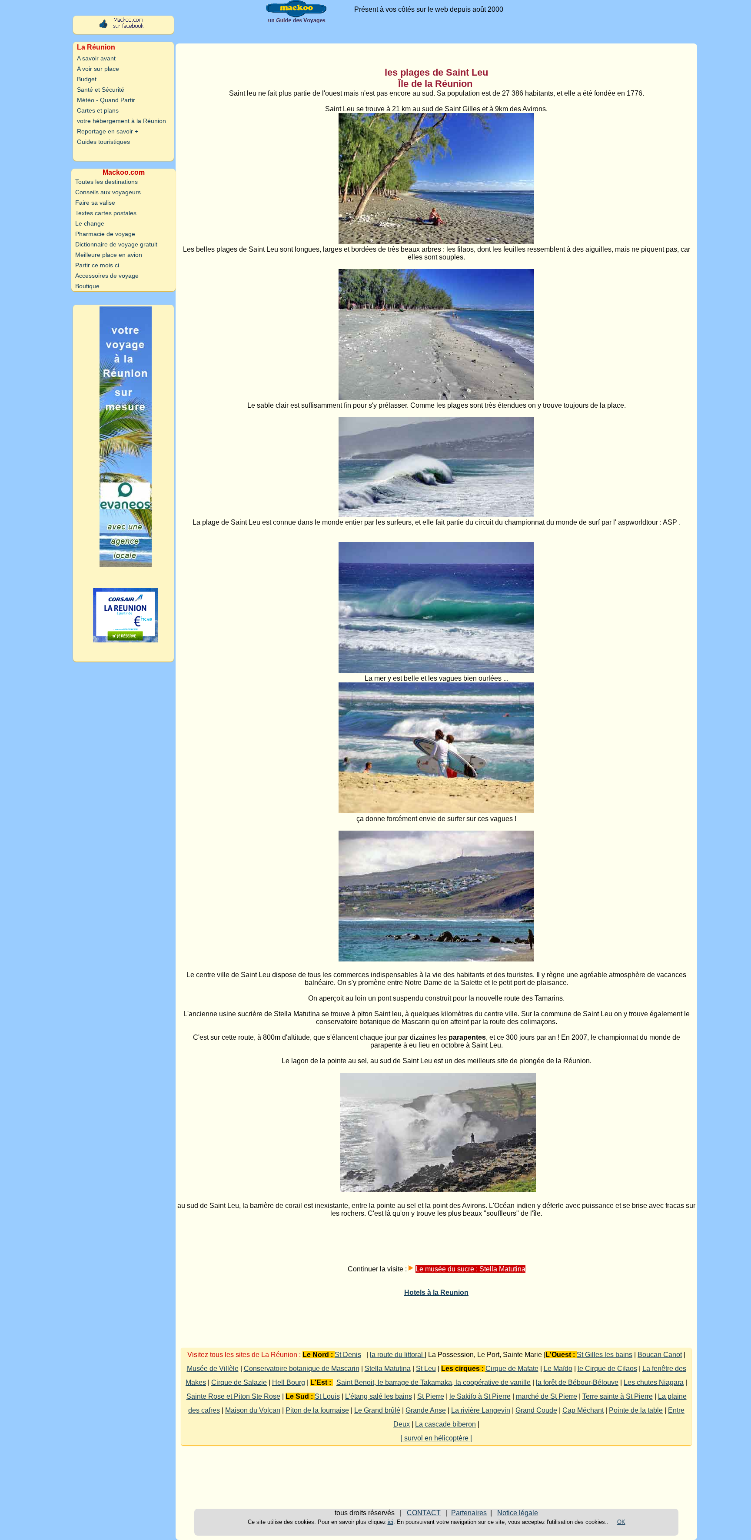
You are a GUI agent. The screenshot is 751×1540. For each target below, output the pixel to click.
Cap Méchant (583, 1410)
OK (621, 1522)
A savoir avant (96, 58)
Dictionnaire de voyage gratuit (116, 244)
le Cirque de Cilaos (607, 1368)
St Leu (426, 1368)
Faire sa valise (95, 202)
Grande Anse (425, 1410)
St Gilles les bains (604, 1354)
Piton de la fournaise (317, 1410)
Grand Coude (536, 1410)
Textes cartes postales (105, 213)
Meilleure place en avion (108, 254)
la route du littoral (397, 1354)
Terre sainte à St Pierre (617, 1396)
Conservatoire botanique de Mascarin (301, 1368)
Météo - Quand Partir (106, 99)
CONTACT (424, 1513)
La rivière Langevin (480, 1410)
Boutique (87, 286)
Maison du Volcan (252, 1410)
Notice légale (517, 1513)
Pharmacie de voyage (105, 233)
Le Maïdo (558, 1368)
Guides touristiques (103, 141)
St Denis (348, 1354)
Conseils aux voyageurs (108, 192)
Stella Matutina (388, 1368)
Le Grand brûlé (377, 1410)
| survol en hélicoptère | (436, 1438)
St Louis (327, 1396)
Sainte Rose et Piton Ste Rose (233, 1396)
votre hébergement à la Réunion (121, 120)
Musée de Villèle (213, 1368)
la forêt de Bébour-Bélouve (577, 1382)
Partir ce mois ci (97, 265)
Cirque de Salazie (239, 1382)
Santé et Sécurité (100, 89)
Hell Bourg (288, 1382)
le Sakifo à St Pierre (480, 1396)
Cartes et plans (98, 110)
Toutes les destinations (106, 181)
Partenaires (469, 1513)
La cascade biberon (445, 1424)
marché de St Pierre (546, 1396)
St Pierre (430, 1396)
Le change (89, 223)
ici (390, 1522)
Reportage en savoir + (107, 131)
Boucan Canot (660, 1354)
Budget (86, 79)
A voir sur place (98, 68)
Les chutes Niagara (654, 1382)
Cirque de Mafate (511, 1368)
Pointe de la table (636, 1410)
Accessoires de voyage (107, 275)
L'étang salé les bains (378, 1396)
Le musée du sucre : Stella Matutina (470, 1269)
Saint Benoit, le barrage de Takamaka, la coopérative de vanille (433, 1382)
